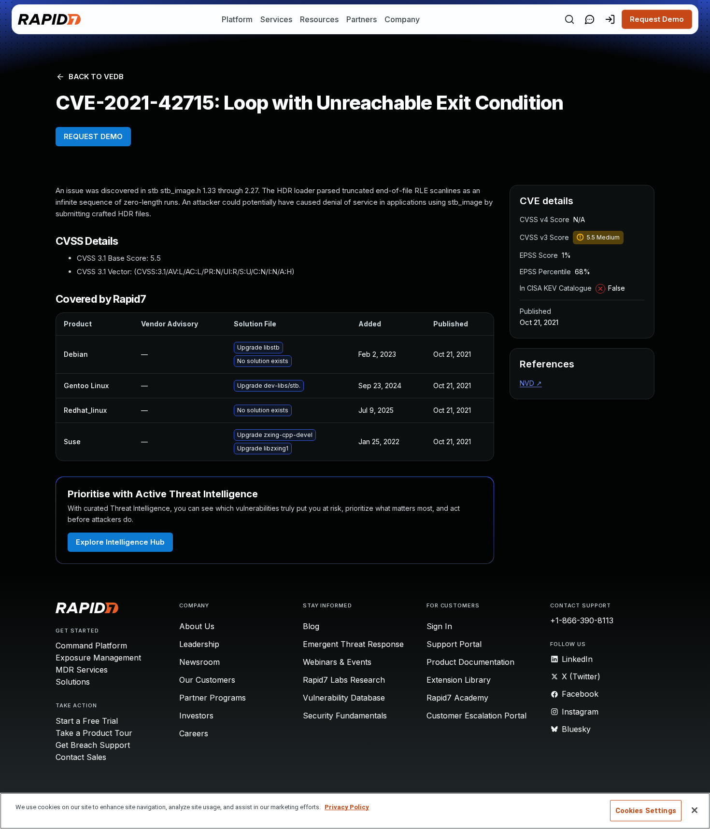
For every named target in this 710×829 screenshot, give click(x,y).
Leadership (199, 644)
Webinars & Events (337, 662)
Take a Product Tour (94, 733)
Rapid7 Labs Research (344, 680)
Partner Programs (212, 698)
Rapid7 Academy (457, 698)
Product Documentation (470, 662)
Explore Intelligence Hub (120, 542)
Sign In (439, 626)
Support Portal (454, 644)
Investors (196, 715)
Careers (193, 733)
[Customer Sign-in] (610, 19)
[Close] (694, 810)
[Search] (569, 19)
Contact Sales (81, 757)
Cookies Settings (645, 810)
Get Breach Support (93, 745)
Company (402, 19)
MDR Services (82, 669)
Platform (237, 19)
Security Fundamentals (345, 715)
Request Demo (657, 19)
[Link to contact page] (589, 19)
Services (276, 19)
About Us (196, 626)
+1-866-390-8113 (581, 620)
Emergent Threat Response (353, 644)
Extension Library (458, 680)
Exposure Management (98, 657)
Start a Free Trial (87, 721)
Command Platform (91, 645)
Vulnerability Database (344, 698)
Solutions (73, 682)
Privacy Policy (347, 807)
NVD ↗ (531, 383)
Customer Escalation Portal (476, 715)
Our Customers (207, 680)
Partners (361, 19)
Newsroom (199, 662)
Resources (319, 19)
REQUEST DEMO (93, 136)
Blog (311, 626)
